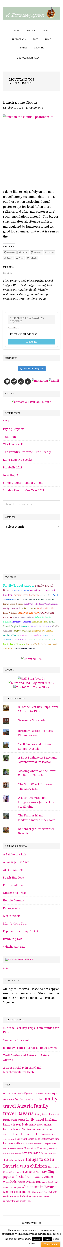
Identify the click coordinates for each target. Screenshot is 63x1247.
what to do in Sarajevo (30, 635)
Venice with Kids (46, 608)
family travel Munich (40, 1125)
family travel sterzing (13, 604)
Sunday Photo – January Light (23, 482)
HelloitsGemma (13, 900)
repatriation (32, 1153)
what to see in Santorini (41, 1197)
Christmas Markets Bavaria (40, 1094)
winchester (9, 1201)
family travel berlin (12, 608)
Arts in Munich (13, 869)
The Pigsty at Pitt (14, 444)
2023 (6, 421)
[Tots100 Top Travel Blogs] (31, 687)
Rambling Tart (12, 939)
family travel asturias (29, 1099)
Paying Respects (13, 429)
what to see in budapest (23, 617)
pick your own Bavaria (12, 1154)
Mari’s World (12, 915)
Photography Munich (50, 1148)
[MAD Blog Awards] (31, 678)
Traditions (10, 436)
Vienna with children (29, 1182)
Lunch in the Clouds (20, 102)
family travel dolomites (24, 649)
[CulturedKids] (31, 659)
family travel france (22, 631)
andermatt (25, 626)
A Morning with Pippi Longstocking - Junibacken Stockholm (36, 802)
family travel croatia (42, 631)
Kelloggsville (11, 908)
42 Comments (34, 107)
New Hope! (10, 475)
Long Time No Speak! (17, 459)
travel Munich (37, 1177)
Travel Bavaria (20, 639)
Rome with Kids (10, 613)
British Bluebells (9, 1094)
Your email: (13, 328)
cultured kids (46, 595)
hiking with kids (39, 622)
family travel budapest (14, 644)
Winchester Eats (14, 946)
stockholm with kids (45, 600)
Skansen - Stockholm (32, 720)
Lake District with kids (47, 1139)
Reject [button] (47, 1239)
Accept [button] (36, 1239)
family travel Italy (28, 613)
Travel (49, 280)
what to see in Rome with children (40, 604)
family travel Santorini (26, 595)
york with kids (23, 1201)
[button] (46, 55)
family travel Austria (18, 585)
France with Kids (21, 590)
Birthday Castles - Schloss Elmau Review (30, 1047)
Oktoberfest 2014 (33, 1148)
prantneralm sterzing (32, 298)
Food (22, 280)
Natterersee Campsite (21, 622)
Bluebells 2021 (12, 467)
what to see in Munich (17, 1191)
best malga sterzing (33, 285)
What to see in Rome (25, 600)
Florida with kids (30, 1134)
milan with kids (29, 608)
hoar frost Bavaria (24, 1139)
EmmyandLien (13, 885)
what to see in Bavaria (39, 1187)
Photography (35, 280)
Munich (30, 1144)
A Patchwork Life (14, 854)
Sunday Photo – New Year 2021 (23, 490)
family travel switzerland (42, 639)
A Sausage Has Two (16, 862)
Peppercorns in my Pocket (20, 931)
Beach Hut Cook (13, 877)
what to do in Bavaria (41, 626)
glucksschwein (8, 1139)
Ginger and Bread (15, 892)
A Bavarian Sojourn (22, 959)
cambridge (23, 1093)
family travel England (41, 1119)
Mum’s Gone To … (15, 923)
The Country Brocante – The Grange (27, 452)
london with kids (11, 635)
